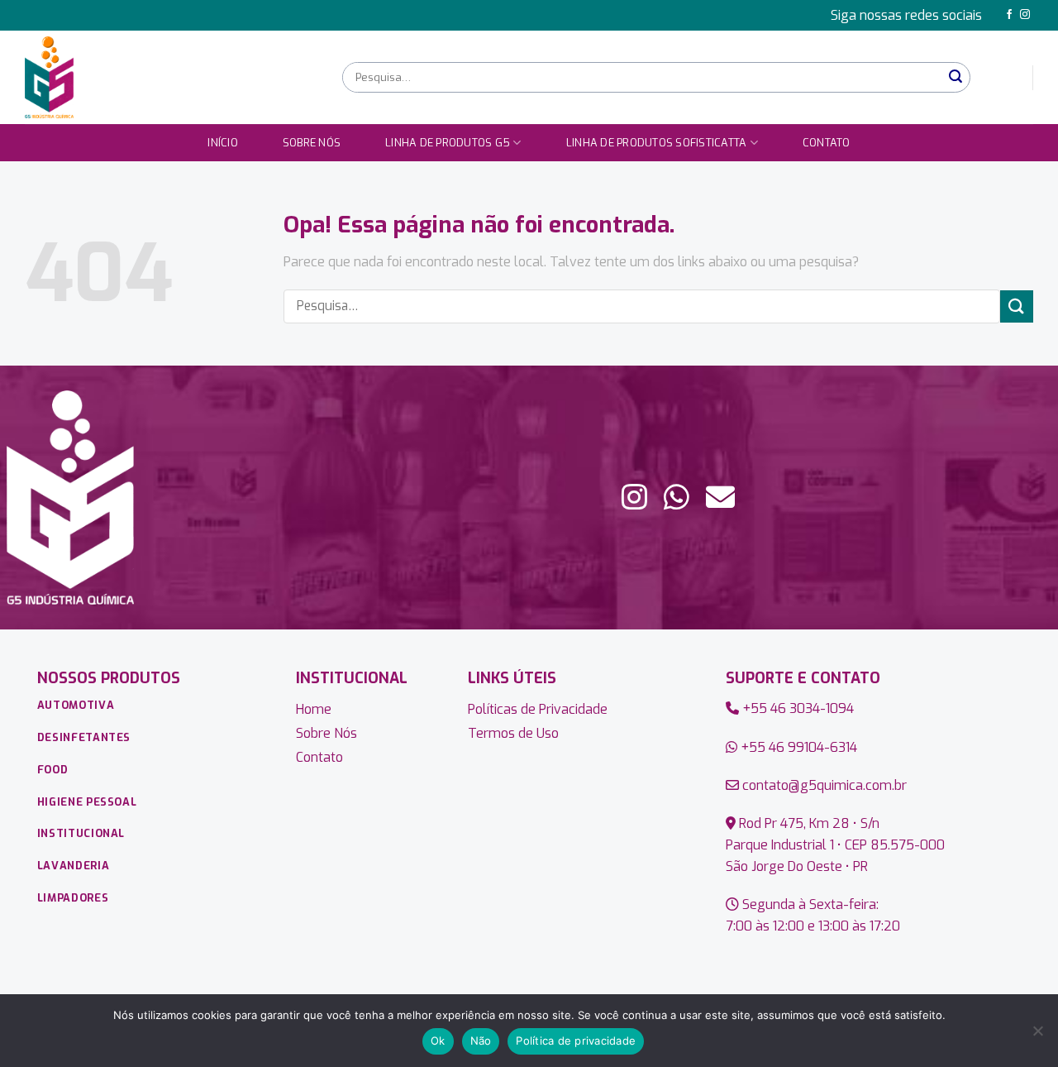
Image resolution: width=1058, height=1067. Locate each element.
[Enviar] (956, 77)
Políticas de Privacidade (538, 709)
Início (222, 143)
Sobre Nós (312, 143)
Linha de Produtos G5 (447, 143)
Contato (827, 143)
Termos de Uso (513, 733)
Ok (438, 1040)
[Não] (1037, 1035)
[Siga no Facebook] (1009, 15)
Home (313, 709)
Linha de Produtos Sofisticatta (656, 143)
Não (481, 1040)
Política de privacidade (576, 1040)
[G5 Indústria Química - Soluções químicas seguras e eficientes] (171, 77)
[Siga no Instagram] (1025, 15)
